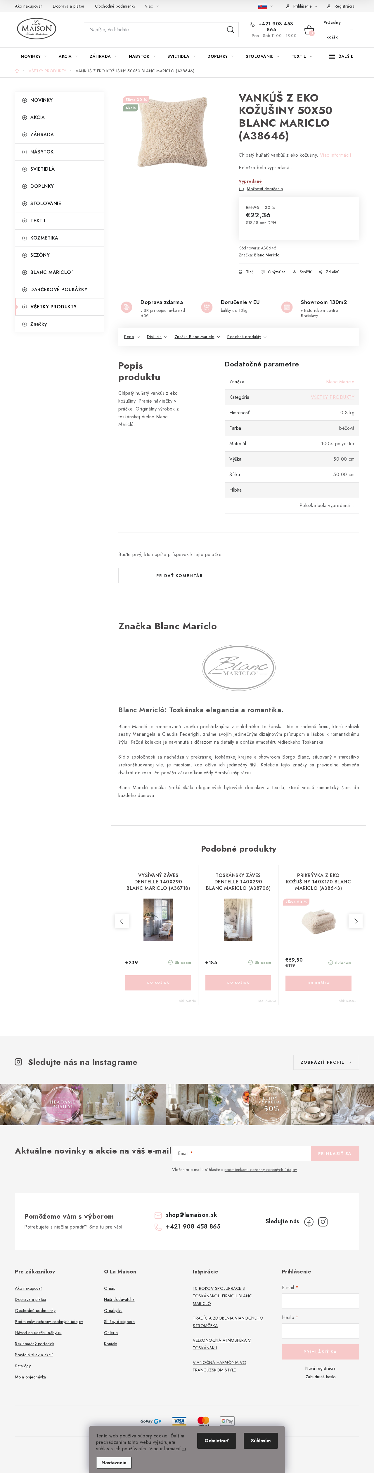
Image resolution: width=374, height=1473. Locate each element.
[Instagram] (323, 1221)
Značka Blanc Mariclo (194, 337)
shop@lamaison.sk (191, 1215)
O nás (109, 1288)
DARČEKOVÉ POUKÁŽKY (58, 289)
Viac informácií (336, 155)
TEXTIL (38, 220)
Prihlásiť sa (335, 1153)
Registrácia (345, 6)
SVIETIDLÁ (42, 169)
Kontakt (110, 1344)
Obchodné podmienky (115, 6)
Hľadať (230, 29)
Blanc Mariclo (267, 255)
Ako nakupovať (28, 6)
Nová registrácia (320, 1368)
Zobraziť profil (322, 1062)
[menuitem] (34, 56)
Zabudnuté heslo (321, 1377)
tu (184, 1448)
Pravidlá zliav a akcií (34, 1355)
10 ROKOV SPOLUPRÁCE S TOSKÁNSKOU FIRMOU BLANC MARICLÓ (222, 1295)
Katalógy (23, 1366)
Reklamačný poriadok (34, 1344)
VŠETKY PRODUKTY (53, 306)
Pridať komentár (179, 576)
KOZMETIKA (44, 238)
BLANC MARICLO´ (51, 272)
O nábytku (113, 1310)
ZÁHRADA (42, 134)
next (356, 921)
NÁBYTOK (42, 151)
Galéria (111, 1333)
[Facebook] (309, 1221)
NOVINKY (41, 100)
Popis (129, 337)
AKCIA (37, 117)
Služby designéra (119, 1322)
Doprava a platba (68, 6)
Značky (38, 324)
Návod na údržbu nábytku (38, 1333)
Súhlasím (261, 1440)
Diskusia (154, 337)
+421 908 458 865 (275, 27)
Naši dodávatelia (119, 1299)
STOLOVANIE (45, 203)
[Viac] (341, 56)
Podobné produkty (244, 337)
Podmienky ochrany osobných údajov (49, 1322)
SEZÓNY (40, 255)
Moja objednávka (30, 1377)
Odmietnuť (217, 1440)
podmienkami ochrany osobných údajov (260, 1170)
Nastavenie (114, 1462)
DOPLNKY (42, 186)
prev (122, 921)
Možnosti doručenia (265, 189)
